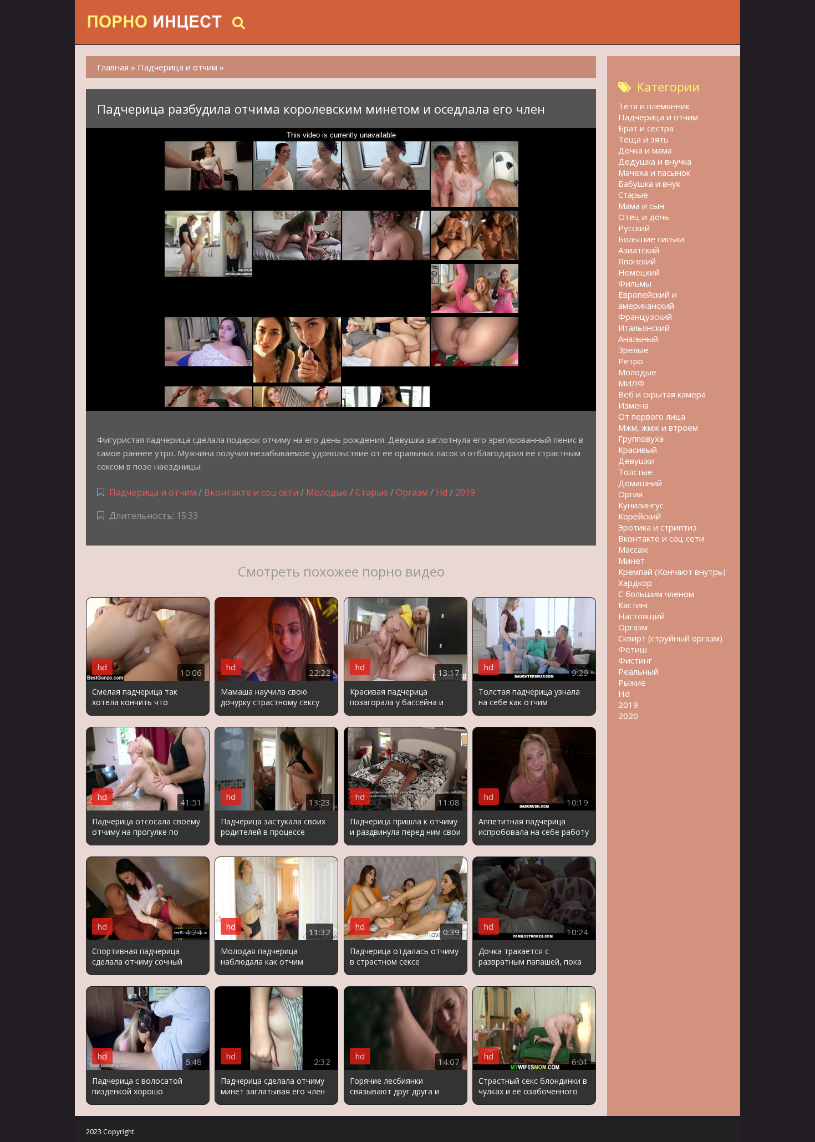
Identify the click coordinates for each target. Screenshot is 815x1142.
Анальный (638, 338)
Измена (633, 405)
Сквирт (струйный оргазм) (670, 638)
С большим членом (656, 593)
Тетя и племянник (654, 105)
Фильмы (634, 283)
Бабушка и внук (649, 183)
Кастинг (633, 604)
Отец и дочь (643, 216)
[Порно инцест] (155, 22)
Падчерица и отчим (152, 492)
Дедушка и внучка (654, 161)
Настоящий (641, 615)
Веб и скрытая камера (662, 394)
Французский (645, 316)
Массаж (633, 549)
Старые (371, 492)
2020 (628, 715)
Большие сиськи (651, 238)
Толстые (635, 471)
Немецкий (639, 272)
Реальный (638, 671)
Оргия (630, 493)
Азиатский (638, 250)
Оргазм (412, 492)
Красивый (637, 449)
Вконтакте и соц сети (251, 492)
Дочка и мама (645, 150)
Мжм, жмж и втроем (658, 427)
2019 (465, 492)
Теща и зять (643, 139)
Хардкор (635, 582)
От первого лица (651, 416)
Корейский (639, 516)
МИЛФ (631, 383)
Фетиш (632, 649)
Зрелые (633, 349)
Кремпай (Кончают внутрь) (672, 571)
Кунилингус (641, 505)
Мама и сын (641, 205)
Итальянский (644, 327)
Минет (631, 560)
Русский (634, 227)
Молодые (327, 492)
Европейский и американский (647, 300)
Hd (441, 492)
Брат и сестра (646, 128)
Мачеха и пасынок (654, 172)
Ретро (630, 360)
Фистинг (635, 660)
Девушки (636, 460)
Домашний (640, 482)
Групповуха (641, 438)
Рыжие (632, 682)
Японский (637, 261)
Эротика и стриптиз (657, 527)
